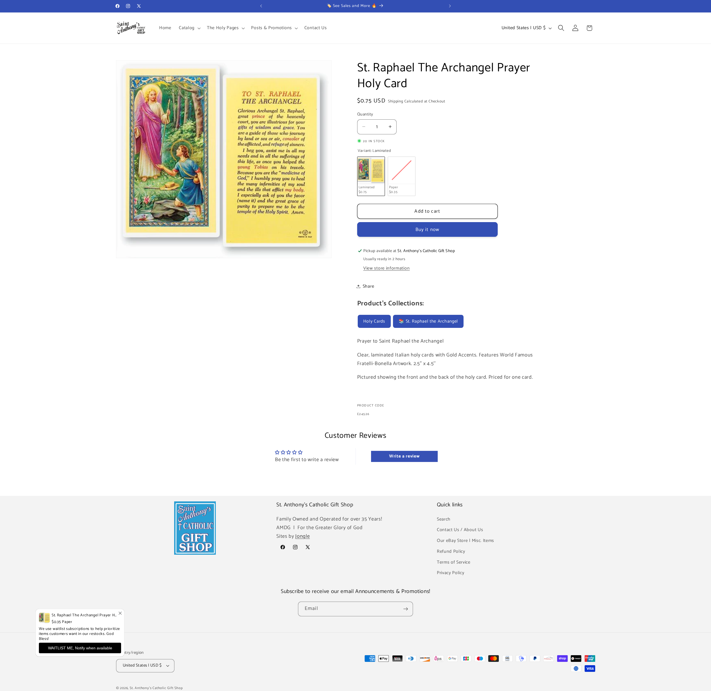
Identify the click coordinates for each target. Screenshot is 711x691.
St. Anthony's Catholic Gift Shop (156, 688)
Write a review (404, 456)
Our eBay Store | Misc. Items (465, 540)
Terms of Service (453, 562)
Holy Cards (374, 321)
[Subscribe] (406, 609)
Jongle (302, 536)
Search (443, 519)
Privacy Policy (450, 573)
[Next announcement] (450, 6)
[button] (189, 28)
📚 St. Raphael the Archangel (428, 321)
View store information (386, 268)
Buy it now (427, 229)
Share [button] (368, 286)
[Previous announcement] (261, 6)
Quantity (365, 114)
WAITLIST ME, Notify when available (80, 648)
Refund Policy (451, 551)
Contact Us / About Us (460, 530)
